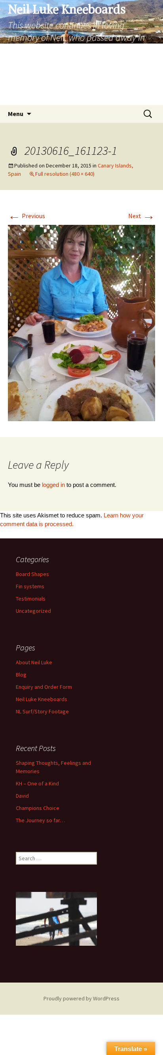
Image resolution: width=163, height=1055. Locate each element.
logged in (53, 484)
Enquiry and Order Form (44, 686)
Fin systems (30, 586)
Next (141, 216)
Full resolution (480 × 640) (65, 173)
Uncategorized (33, 610)
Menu (15, 114)
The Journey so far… (40, 820)
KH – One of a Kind (37, 783)
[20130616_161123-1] (81, 322)
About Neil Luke (34, 662)
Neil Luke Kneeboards (41, 699)
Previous (26, 216)
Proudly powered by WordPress (81, 998)
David (22, 795)
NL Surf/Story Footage (42, 711)
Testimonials (30, 598)
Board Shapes (32, 574)
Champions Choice (37, 808)
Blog (21, 674)
